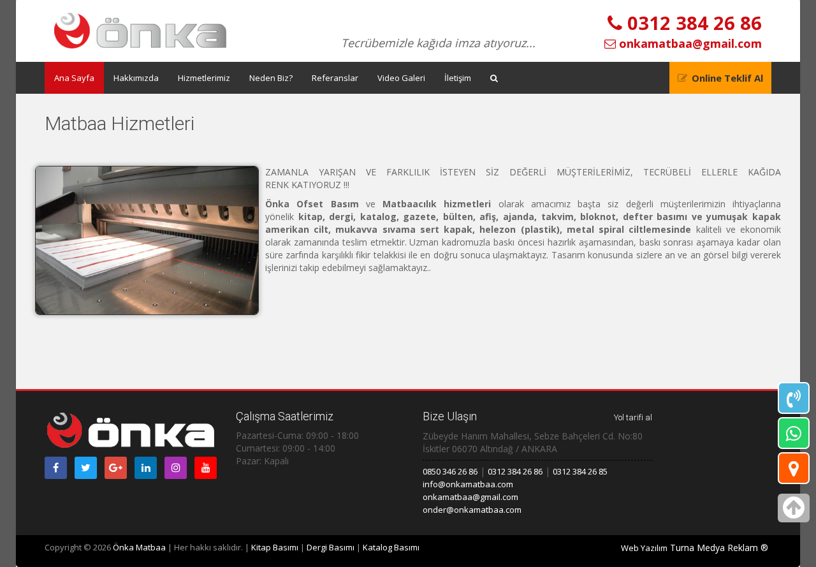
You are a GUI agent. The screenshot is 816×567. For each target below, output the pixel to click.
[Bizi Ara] (794, 398)
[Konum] (794, 468)
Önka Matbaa (139, 547)
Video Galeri (401, 78)
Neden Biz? (271, 78)
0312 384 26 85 (580, 471)
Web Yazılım (644, 548)
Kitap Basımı (274, 547)
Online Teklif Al (727, 77)
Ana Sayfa (74, 78)
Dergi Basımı (330, 547)
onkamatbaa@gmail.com (689, 43)
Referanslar (335, 78)
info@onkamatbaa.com (468, 484)
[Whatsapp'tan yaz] (794, 433)
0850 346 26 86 (450, 471)
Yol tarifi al (633, 417)
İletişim (457, 78)
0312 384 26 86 (692, 22)
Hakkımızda (136, 78)
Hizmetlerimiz (204, 78)
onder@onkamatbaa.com (472, 509)
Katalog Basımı (391, 547)
